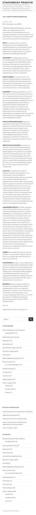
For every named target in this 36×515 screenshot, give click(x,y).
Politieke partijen (8, 369)
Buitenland (6, 340)
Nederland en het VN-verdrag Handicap (15, 419)
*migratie (7, 385)
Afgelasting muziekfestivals (11, 415)
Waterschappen (7, 379)
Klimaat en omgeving (9, 351)
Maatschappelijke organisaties (12, 358)
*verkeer (7, 392)
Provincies (6, 376)
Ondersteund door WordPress (11, 511)
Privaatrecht (6, 372)
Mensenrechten (8, 362)
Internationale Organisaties (11, 348)
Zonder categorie (8, 383)
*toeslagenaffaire (10, 333)
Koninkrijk (6, 355)
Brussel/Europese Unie (10, 337)
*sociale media (9, 389)
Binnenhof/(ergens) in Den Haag (12, 330)
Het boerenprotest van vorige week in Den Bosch (18, 411)
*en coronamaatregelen (12, 364)
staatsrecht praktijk (18, 2)
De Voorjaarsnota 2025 (11, 24)
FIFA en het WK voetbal (10, 428)
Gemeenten (6, 344)
